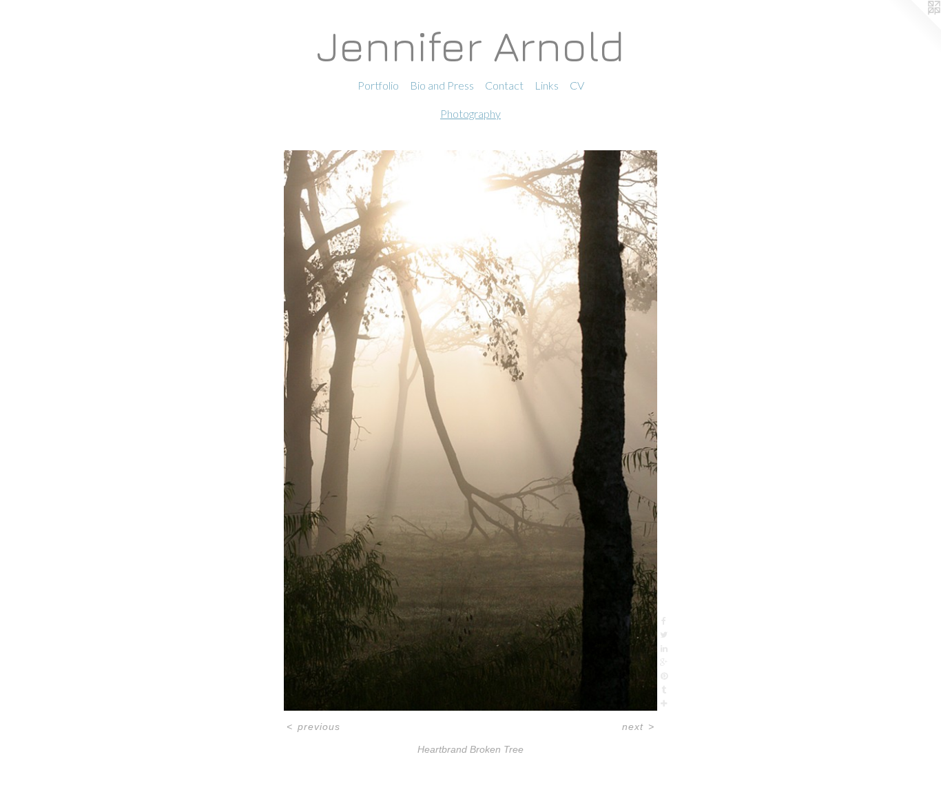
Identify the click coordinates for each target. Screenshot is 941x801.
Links (547, 85)
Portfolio (378, 85)
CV (577, 85)
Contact (504, 85)
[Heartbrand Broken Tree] (470, 430)
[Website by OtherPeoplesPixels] (913, 27)
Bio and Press (442, 85)
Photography (470, 113)
